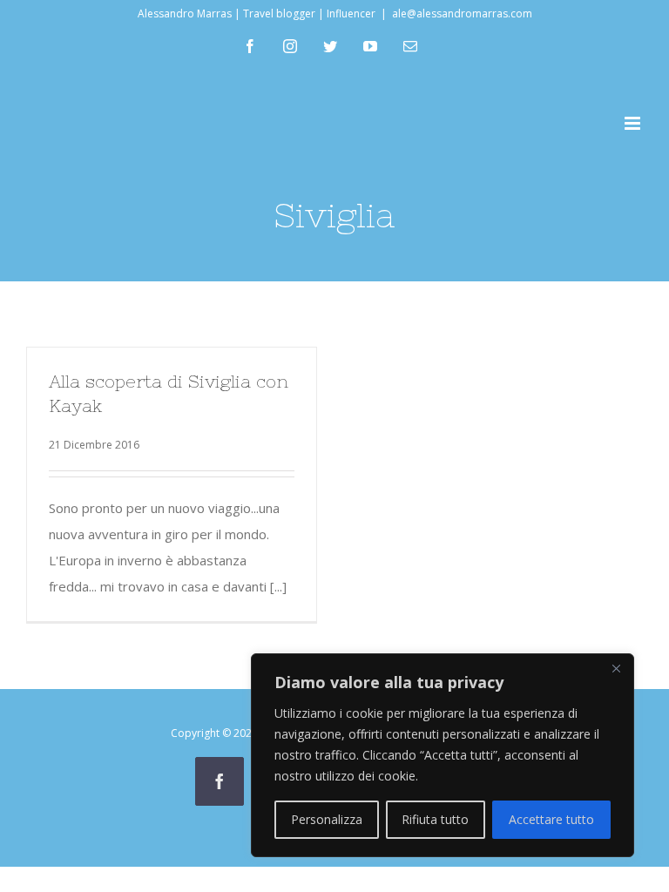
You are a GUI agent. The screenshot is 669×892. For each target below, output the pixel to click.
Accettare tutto (551, 819)
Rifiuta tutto (435, 819)
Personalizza (326, 819)
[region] (442, 755)
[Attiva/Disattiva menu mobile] (634, 123)
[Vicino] (615, 668)
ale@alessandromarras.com (462, 13)
